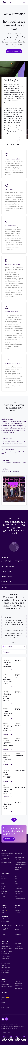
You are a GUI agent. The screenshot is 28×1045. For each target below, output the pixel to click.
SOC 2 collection (5, 946)
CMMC (3, 896)
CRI (16, 896)
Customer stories (5, 918)
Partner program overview (5, 928)
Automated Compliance (7, 853)
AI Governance (18, 867)
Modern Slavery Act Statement (9, 1028)
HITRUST (3, 886)
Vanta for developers (20, 951)
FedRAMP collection (6, 975)
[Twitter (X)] (6, 1019)
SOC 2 (3, 876)
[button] (23, 2)
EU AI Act (17, 886)
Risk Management (19, 857)
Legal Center (4, 1024)
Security (3, 1002)
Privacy (16, 1024)
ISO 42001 (3, 893)
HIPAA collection (5, 970)
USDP (2, 888)
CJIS (16, 876)
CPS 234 (17, 883)
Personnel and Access (20, 862)
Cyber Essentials (19, 891)
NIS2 (16, 878)
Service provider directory (19, 928)
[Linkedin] (2, 1019)
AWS (16, 937)
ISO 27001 (3, 878)
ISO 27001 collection (6, 948)
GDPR (2, 881)
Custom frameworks (20, 898)
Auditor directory (19, 932)
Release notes (5, 921)
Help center (18, 943)
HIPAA (2, 883)
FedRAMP (17, 893)
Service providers (5, 932)
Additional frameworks (20, 901)
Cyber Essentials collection (5, 964)
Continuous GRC (5, 855)
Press (2, 999)
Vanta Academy (19, 946)
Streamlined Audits (6, 862)
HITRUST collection (6, 961)
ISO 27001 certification (7, 986)
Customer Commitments (20, 864)
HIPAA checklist (18, 985)
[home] (7, 2)
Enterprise (17, 912)
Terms (11, 1024)
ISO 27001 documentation (18, 982)
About (2, 995)
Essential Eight (18, 888)
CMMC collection (5, 967)
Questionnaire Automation (18, 854)
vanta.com (16, 632)
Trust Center (18, 859)
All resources (4, 943)
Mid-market (18, 910)
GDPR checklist (18, 988)
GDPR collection (5, 972)
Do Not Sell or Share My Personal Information (12, 1026)
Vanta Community (19, 948)
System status (4, 1004)
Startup (16, 907)
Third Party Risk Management (5, 859)
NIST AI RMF (4, 891)
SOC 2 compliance (6, 981)
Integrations (18, 934)
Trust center (4, 1009)
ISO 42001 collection (6, 951)
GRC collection (5, 953)
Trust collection (5, 958)
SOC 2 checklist (5, 984)
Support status (5, 1007)
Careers (3, 997)
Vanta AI (17, 869)
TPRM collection (5, 956)
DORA (16, 881)
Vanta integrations (5, 907)
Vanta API (3, 912)
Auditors (3, 934)
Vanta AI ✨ (4, 910)
